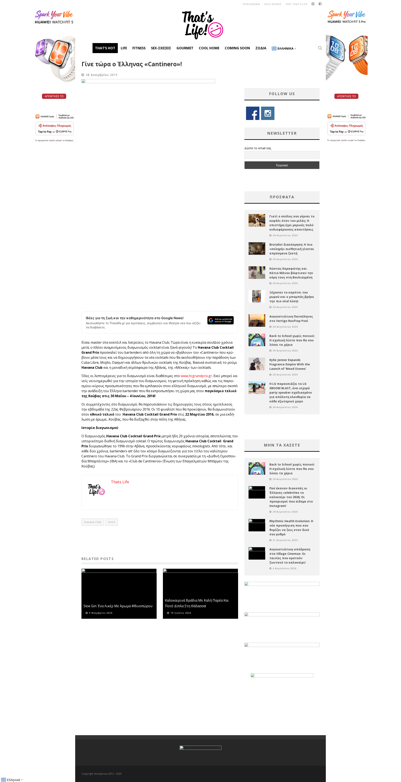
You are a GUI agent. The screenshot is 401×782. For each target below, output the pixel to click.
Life (124, 48)
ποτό (111, 522)
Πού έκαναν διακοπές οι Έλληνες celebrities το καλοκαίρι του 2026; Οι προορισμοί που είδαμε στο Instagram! (291, 497)
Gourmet (184, 48)
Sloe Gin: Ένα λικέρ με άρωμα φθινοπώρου (118, 606)
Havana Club (93, 522)
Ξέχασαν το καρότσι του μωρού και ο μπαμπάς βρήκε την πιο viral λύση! (291, 296)
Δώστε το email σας (257, 148)
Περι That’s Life (296, 4)
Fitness (139, 48)
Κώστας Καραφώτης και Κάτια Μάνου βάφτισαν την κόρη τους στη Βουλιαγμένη (291, 273)
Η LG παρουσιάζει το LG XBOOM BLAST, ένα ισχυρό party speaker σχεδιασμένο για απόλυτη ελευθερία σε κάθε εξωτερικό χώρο (290, 392)
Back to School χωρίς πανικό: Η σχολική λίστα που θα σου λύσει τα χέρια (292, 340)
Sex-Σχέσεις (161, 48)
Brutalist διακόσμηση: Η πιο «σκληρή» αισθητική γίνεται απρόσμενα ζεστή (291, 248)
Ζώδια (260, 48)
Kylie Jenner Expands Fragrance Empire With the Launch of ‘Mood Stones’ (289, 364)
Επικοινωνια (251, 4)
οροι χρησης (273, 4)
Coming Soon (237, 48)
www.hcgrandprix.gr (196, 376)
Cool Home (209, 48)
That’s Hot (105, 48)
